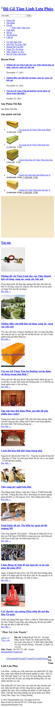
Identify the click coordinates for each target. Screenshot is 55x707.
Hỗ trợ (9, 32)
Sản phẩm (10, 23)
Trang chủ (10, 20)
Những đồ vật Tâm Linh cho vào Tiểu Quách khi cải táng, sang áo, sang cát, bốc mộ (30, 66)
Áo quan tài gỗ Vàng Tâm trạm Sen (33, 145)
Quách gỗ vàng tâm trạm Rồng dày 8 (34, 175)
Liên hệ (9, 37)
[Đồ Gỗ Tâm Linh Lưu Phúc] (27, 8)
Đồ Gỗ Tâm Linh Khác (16, 54)
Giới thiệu (10, 30)
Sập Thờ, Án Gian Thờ (16, 44)
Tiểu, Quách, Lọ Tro (15, 52)
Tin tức (9, 25)
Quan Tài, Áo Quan (14, 49)
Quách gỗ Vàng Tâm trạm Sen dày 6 (34, 190)
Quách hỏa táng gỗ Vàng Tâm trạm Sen (35, 160)
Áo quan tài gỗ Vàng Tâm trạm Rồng (34, 130)
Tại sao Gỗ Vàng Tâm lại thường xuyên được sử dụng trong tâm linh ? (26, 373)
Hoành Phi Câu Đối (14, 47)
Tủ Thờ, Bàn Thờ (13, 42)
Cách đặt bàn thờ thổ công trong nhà (21, 450)
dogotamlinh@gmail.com (11, 652)
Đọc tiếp (6, 291)
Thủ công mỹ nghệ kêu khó (16, 486)
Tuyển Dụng (11, 35)
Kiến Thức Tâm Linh (21, 28)
